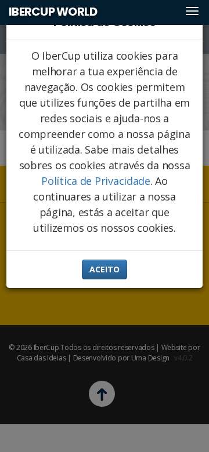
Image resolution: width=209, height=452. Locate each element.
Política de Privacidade (95, 181)
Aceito (104, 269)
